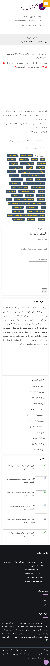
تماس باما (44, 604)
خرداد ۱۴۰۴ (40, 409)
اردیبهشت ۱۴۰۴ (39, 415)
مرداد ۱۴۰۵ (40, 386)
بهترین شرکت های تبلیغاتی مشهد (33, 175)
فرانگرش (29, 195)
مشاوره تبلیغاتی (18, 211)
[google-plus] (14, 150)
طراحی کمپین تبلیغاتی (27, 191)
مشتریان (31, 219)
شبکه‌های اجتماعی (38, 187)
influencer (11, 160)
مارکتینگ (41, 199)
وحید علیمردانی (18, 219)
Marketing (23, 160)
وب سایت (43, 259)
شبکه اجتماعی (14, 183)
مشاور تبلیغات (17, 207)
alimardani (12, 156)
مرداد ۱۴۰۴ (40, 398)
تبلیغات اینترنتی (17, 179)
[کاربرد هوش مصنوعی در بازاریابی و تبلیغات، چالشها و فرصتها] (41, 469)
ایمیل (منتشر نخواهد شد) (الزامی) (34, 249)
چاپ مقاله (10, 54)
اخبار (35, 38)
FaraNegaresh (26, 156)
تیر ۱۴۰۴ (41, 404)
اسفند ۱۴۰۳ (40, 427)
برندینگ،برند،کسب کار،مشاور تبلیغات (31, 172)
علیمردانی (40, 195)
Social (34, 160)
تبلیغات (29, 179)
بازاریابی (28, 38)
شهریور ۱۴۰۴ (39, 392)
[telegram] (5, 150)
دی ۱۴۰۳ (41, 438)
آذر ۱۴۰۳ (41, 444)
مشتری (41, 219)
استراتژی (14, 164)
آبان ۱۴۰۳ (41, 450)
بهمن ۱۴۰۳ (40, 432)
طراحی (41, 191)
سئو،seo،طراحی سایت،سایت (34, 183)
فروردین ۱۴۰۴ (39, 421)
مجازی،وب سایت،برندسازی (24, 199)
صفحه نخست (43, 38)
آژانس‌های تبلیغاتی (27, 164)
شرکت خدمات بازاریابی (19, 187)
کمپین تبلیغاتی (16, 195)
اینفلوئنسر (40, 168)
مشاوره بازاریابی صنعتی (36, 211)
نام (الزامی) (42, 239)
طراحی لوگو (11, 191)
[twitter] (9, 150)
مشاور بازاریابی (32, 207)
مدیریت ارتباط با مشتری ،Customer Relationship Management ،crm (26, 203)
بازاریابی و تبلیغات (16, 168)
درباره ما (45, 600)
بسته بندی (11, 172)
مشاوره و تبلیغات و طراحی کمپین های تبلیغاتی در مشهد (26, 215)
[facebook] (19, 150)
